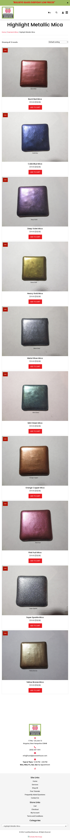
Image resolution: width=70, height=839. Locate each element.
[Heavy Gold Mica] (35, 266)
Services (35, 785)
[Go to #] (56, 12)
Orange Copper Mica (35, 487)
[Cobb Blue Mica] (35, 137)
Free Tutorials (35, 791)
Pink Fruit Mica (35, 552)
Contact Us (35, 798)
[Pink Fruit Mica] (35, 525)
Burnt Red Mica (35, 99)
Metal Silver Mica (35, 358)
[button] (68, 3)
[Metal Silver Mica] (35, 331)
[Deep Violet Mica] (35, 201)
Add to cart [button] (35, 107)
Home (4, 32)
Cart (35, 806)
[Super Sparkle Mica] (35, 590)
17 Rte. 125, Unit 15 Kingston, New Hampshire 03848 (35, 742)
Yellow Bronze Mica (35, 682)
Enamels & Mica (12, 32)
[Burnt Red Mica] (35, 72)
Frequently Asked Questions (35, 795)
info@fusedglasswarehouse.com (35, 756)
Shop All (35, 788)
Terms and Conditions (35, 816)
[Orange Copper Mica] (35, 461)
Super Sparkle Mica (35, 617)
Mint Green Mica (35, 423)
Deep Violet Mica (35, 228)
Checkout (35, 809)
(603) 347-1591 (35, 750)
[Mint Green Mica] (35, 396)
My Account (35, 813)
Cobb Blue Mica (35, 164)
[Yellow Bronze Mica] (35, 655)
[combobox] (35, 825)
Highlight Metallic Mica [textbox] (34, 826)
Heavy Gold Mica (35, 293)
